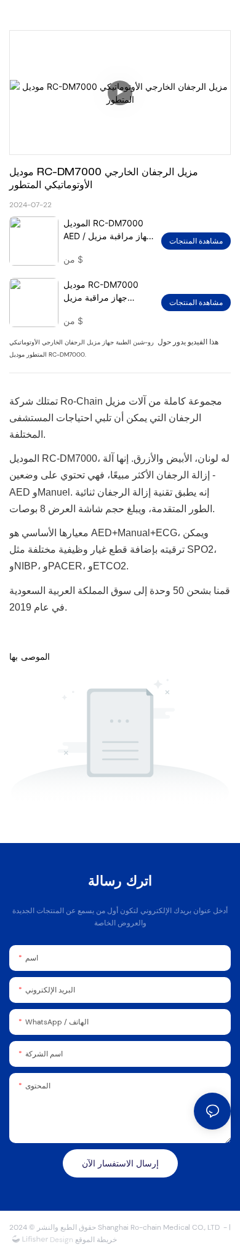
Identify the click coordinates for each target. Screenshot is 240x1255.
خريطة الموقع (95, 1240)
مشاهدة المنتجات (196, 241)
